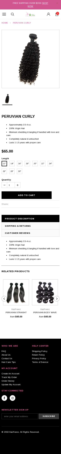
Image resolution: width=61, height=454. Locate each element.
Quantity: (6, 180)
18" (27, 163)
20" (35, 163)
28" (11, 171)
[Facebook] (4, 398)
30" (19, 171)
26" (4, 171)
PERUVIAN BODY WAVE (45, 312)
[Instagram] (12, 398)
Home (5, 23)
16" (19, 163)
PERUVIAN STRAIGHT (16, 312)
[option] (30, 59)
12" (4, 163)
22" (42, 163)
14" (12, 163)
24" (50, 163)
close (57, 3)
